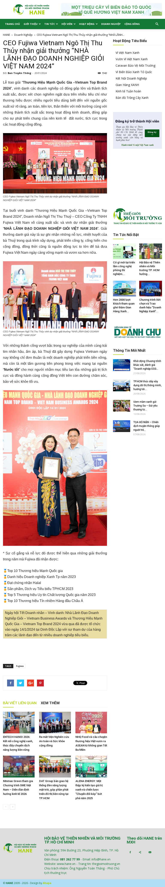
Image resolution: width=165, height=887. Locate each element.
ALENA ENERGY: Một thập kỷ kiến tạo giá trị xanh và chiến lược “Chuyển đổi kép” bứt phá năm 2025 (89, 789)
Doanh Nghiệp (111, 24)
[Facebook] (130, 852)
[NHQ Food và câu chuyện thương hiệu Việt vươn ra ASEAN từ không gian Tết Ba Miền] (91, 722)
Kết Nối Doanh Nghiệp (131, 78)
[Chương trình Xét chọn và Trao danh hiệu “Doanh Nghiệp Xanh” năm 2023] (150, 288)
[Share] (140, 852)
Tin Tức (49, 24)
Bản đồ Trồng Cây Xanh (132, 98)
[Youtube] (150, 852)
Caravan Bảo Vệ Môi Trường (135, 65)
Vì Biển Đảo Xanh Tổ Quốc (134, 72)
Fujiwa (20, 666)
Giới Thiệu (31, 24)
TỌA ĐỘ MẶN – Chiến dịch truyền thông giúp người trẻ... (146, 426)
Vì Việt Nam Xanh (127, 53)
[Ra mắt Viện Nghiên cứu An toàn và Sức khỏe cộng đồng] (55, 722)
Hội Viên (66, 24)
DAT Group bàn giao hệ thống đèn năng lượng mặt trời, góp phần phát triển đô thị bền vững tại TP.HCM (53, 789)
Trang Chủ (12, 24)
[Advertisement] (55, 649)
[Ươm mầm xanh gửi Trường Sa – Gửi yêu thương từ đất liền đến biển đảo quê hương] (121, 406)
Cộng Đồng (132, 24)
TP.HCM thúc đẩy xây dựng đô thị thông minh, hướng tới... (147, 385)
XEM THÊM (50, 703)
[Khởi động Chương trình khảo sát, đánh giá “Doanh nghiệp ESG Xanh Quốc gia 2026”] (121, 365)
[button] (157, 24)
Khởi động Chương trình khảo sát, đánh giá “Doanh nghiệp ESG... (147, 365)
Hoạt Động (87, 24)
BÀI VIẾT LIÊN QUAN (20, 703)
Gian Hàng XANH (127, 85)
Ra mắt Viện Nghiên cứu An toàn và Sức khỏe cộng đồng (54, 741)
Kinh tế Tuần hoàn (128, 91)
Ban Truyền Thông (19, 73)
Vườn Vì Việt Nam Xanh (132, 59)
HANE (6, 35)
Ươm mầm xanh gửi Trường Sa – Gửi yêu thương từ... (145, 405)
